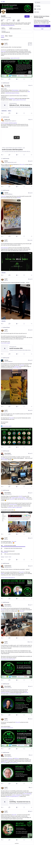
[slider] (11, 231)
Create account (42, 26)
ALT (30, 183)
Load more (17, 843)
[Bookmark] (24, 79)
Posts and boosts (4, 39)
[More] (31, 79)
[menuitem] (11, 217)
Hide (30, 60)
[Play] (3, 233)
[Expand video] (17, 233)
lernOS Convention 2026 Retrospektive (9, 123)
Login (42, 28)
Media (6, 35)
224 (2, 20)
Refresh (2, 556)
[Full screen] (19, 233)
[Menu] (31, 16)
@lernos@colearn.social (5, 17)
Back (4, 1)
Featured (10, 35)
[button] (11, 217)
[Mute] (5, 233)
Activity (2, 35)
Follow (27, 16)
